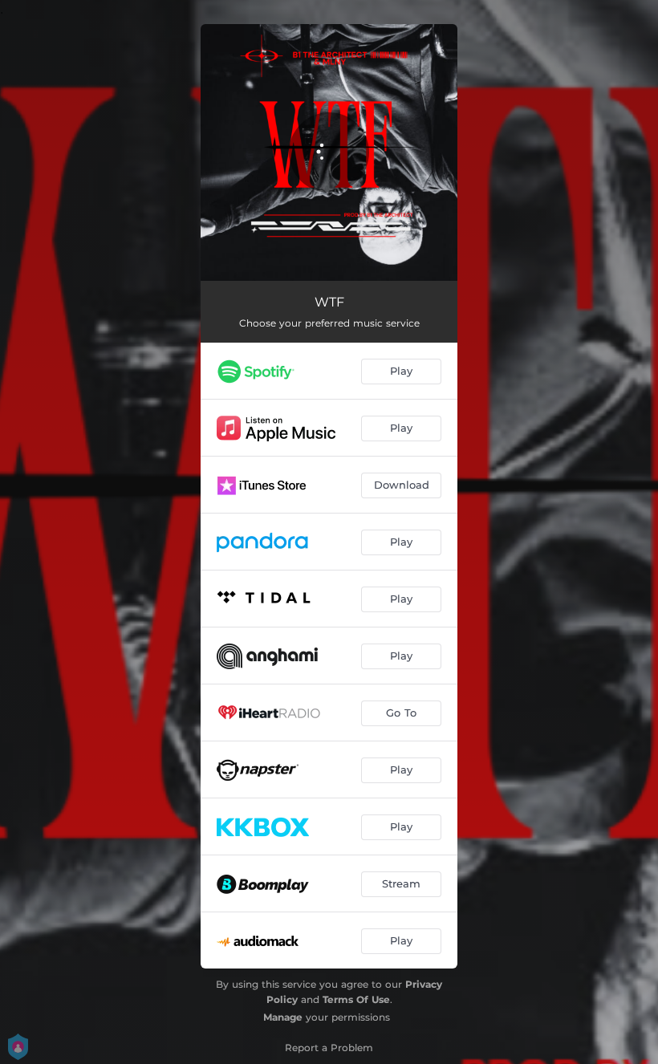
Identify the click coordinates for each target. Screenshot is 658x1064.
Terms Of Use (356, 999)
